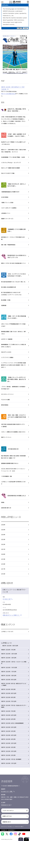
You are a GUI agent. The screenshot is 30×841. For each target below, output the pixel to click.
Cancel (25, 28)
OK (19, 28)
